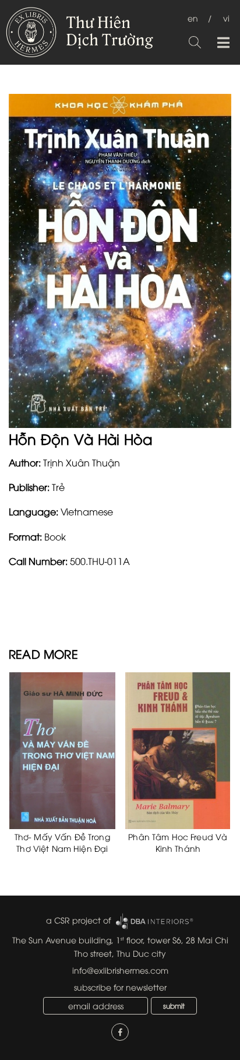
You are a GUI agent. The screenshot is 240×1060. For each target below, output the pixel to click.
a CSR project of (78, 919)
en (193, 17)
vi (226, 17)
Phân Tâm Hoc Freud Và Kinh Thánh (177, 842)
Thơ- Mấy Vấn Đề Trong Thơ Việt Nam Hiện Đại (62, 842)
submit (174, 1005)
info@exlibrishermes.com (120, 969)
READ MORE (43, 653)
